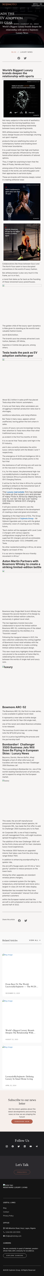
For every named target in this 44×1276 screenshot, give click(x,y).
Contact (6, 1212)
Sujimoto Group (27, 518)
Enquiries (22, 1172)
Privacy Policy (8, 1216)
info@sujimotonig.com (13, 1236)
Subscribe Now (22, 1121)
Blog (14, 52)
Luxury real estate (15, 492)
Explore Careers (14, 1255)
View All (34, 939)
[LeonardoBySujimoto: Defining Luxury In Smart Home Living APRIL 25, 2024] (22, 1058)
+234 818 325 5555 (12, 1232)
